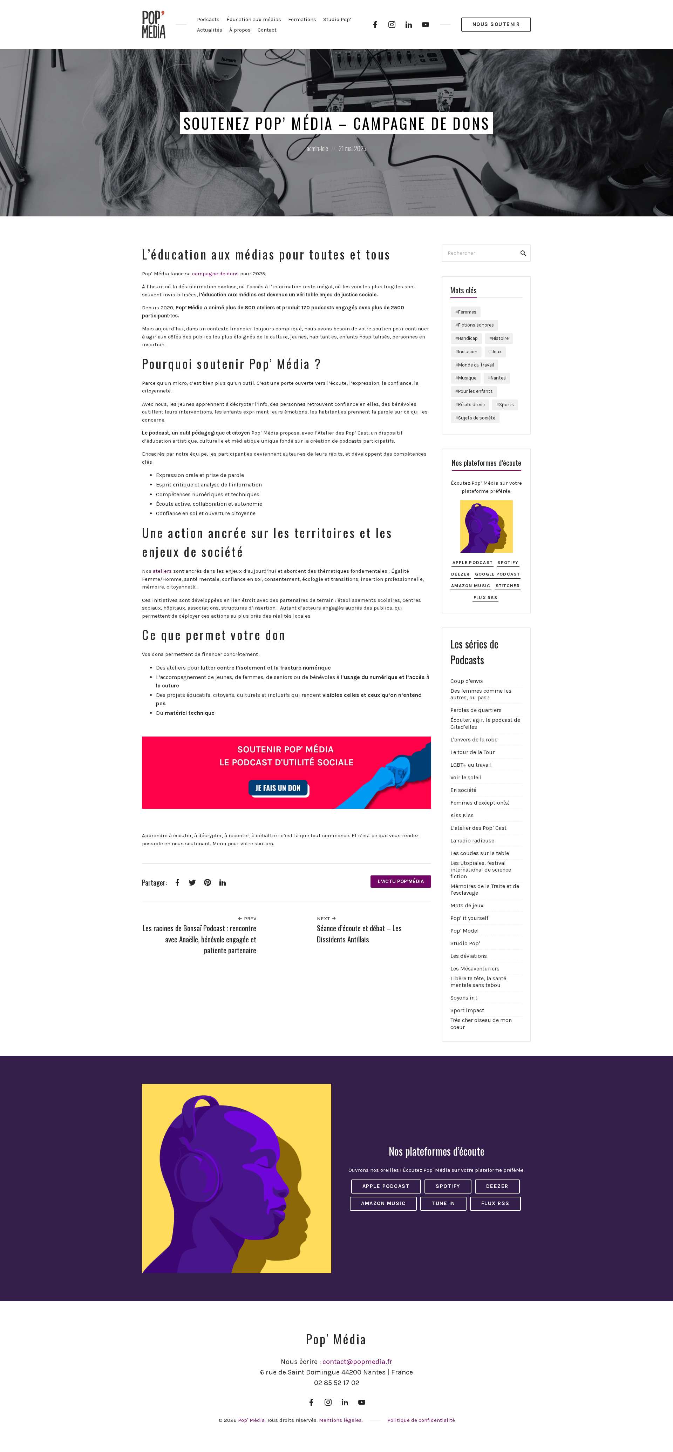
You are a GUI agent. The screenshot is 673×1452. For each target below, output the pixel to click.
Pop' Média (251, 1420)
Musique (467, 378)
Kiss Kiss (462, 815)
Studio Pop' (465, 943)
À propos (240, 30)
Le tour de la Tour (472, 752)
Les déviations (468, 956)
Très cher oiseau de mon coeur (481, 1023)
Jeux (497, 351)
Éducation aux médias (253, 19)
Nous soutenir (496, 24)
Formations (302, 19)
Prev (249, 918)
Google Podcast (497, 574)
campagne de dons (215, 273)
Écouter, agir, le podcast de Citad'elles (485, 723)
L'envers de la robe (473, 739)
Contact (267, 30)
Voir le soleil (466, 777)
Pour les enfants (475, 391)
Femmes (467, 312)
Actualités (209, 30)
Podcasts (208, 19)
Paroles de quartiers (476, 710)
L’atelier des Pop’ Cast (478, 828)
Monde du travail (476, 365)
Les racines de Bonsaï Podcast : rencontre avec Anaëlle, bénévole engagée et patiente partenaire (199, 938)
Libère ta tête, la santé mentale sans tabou (478, 981)
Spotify (507, 562)
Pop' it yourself (469, 918)
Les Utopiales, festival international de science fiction (480, 870)
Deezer (460, 574)
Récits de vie (471, 404)
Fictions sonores (476, 325)
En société (463, 790)
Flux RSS (485, 597)
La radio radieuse (472, 840)
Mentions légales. (341, 1420)
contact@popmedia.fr (357, 1362)
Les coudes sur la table (479, 853)
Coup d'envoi (467, 681)
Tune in (443, 1203)
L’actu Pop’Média (401, 881)
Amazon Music (470, 585)
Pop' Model (464, 930)
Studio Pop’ (337, 19)
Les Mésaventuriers (474, 968)
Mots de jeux (466, 905)
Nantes (498, 378)
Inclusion (467, 351)
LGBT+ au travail (471, 764)
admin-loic (317, 148)
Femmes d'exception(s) (480, 802)
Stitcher (508, 585)
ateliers (162, 571)
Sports (506, 404)
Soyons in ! (463, 997)
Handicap (468, 338)
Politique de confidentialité (421, 1420)
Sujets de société (476, 418)
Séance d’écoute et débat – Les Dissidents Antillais (359, 933)
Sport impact (467, 1010)
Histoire (500, 338)
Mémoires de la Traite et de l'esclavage (484, 889)
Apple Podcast (473, 562)
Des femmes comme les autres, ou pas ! (480, 694)
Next (324, 918)
